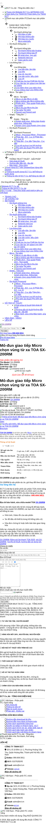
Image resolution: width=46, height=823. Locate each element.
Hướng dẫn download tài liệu (19, 719)
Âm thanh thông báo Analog (29, 51)
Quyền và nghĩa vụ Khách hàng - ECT (22, 726)
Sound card (31, 112)
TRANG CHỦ (38, 12)
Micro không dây (37, 101)
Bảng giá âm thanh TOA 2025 (22, 540)
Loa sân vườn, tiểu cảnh (28, 76)
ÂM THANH (10, 201)
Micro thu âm (32, 108)
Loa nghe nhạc (35, 88)
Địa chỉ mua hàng (7, 337)
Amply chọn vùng (38, 126)
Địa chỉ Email (5, 557)
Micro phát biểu (24, 41)
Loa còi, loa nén (24, 74)
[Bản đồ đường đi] (13, 772)
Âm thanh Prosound (17, 128)
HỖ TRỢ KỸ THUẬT (13, 303)
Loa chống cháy (36, 90)
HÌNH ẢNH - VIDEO (13, 318)
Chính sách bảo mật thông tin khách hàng (24, 732)
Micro (29, 433)
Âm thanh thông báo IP (27, 53)
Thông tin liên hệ (38, 176)
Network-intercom (25, 58)
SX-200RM (15, 400)
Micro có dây (32, 99)
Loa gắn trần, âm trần (27, 69)
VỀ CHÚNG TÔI (11, 199)
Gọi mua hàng (12, 333)
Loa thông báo (15, 63)
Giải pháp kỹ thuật (17, 161)
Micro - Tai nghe (16, 92)
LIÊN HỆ (8, 320)
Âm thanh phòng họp (18, 28)
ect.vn (16, 769)
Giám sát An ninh (25, 60)
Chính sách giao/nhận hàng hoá (20, 724)
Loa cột (21, 79)
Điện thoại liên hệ (7, 553)
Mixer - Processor (38, 135)
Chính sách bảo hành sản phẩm (20, 730)
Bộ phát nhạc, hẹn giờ (27, 55)
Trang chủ (4, 340)
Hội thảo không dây (26, 37)
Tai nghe (27, 110)
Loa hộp (21, 72)
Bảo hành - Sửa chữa (18, 165)
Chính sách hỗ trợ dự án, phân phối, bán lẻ (24, 728)
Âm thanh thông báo (17, 44)
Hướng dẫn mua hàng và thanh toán (22, 721)
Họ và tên (4, 548)
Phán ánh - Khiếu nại (15, 711)
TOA (1, 433)
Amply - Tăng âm (16, 115)
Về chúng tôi (12, 705)
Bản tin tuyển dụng (14, 709)
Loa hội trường (35, 146)
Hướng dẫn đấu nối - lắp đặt (21, 163)
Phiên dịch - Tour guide (27, 261)
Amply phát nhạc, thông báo (29, 122)
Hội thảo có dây (24, 34)
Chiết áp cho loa (37, 81)
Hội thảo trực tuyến (26, 39)
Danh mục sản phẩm (36, 18)
